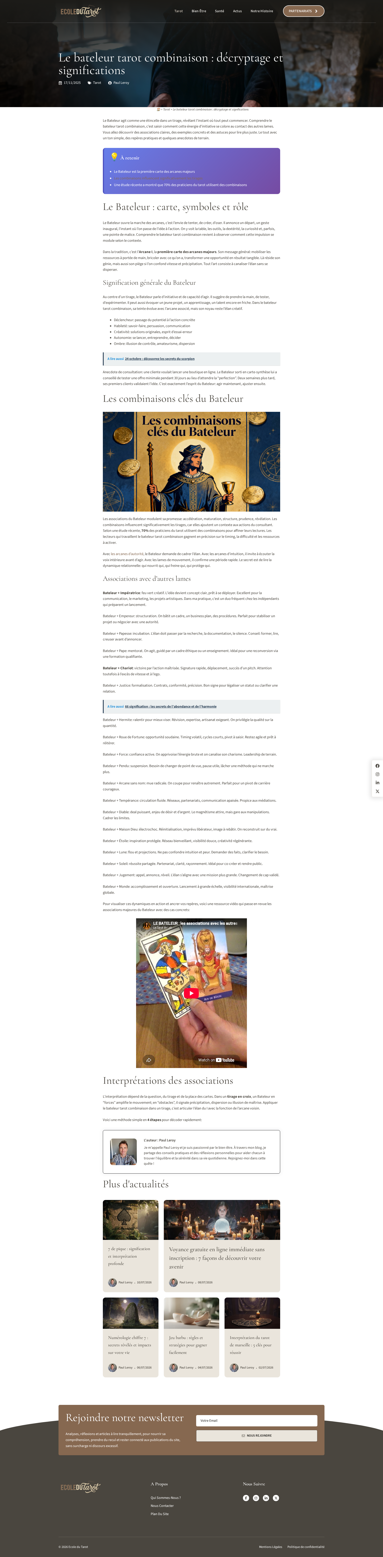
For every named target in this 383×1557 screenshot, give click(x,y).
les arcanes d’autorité (127, 554)
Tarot (178, 11)
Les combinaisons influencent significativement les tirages (158, 178)
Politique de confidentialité (305, 1547)
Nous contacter (162, 1505)
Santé (219, 11)
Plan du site (160, 1514)
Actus (237, 11)
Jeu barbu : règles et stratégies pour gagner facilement (188, 1345)
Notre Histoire (262, 11)
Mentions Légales (270, 1547)
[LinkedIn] (377, 783)
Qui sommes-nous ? (166, 1497)
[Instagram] (377, 774)
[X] (377, 791)
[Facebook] (377, 766)
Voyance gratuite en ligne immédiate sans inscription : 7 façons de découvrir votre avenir (217, 1258)
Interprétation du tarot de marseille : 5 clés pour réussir (251, 1345)
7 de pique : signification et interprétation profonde (129, 1256)
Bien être (199, 11)
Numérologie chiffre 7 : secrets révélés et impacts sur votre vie (129, 1345)
